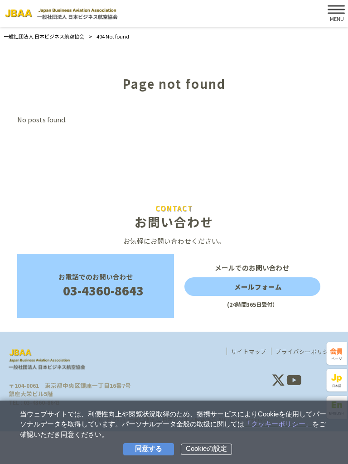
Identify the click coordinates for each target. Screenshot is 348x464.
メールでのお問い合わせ (252, 286)
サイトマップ (248, 352)
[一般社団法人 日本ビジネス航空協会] (61, 13)
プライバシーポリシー (305, 352)
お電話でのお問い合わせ (101, 285)
